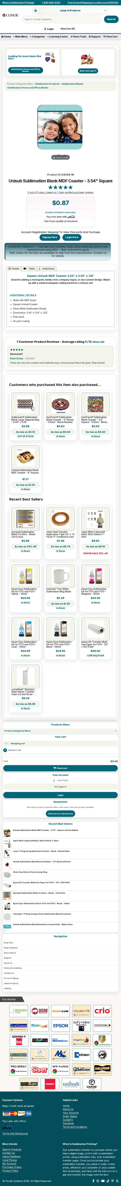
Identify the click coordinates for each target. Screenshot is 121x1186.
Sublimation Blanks (72, 84)
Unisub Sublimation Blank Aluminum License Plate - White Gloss (43, 924)
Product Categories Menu (17, 731)
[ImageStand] (81, 1040)
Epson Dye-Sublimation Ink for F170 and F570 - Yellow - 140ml (23, 591)
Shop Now (8, 942)
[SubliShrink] (102, 1069)
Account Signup (11, 978)
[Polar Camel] (102, 1054)
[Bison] (39, 1011)
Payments (68, 1123)
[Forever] (102, 1025)
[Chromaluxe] (60, 1011)
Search (111, 19)
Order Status (70, 1116)
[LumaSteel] (18, 1054)
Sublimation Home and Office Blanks (28, 87)
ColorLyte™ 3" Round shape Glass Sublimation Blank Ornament (42, 914)
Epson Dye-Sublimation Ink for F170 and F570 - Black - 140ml (41, 903)
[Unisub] (71, 1084)
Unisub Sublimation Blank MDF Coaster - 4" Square (25, 471)
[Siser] (39, 1069)
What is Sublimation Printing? (18, 2)
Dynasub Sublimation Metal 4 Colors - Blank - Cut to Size (39, 893)
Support (96, 36)
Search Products (11, 1149)
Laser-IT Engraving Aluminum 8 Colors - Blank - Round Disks (41, 851)
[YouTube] (103, 1181)
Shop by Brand (10, 947)
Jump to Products (70, 10)
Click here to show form (60, 813)
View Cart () (67, 29)
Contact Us (9, 973)
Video (31, 268)
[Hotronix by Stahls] (60, 1040)
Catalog (7, 988)
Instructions (47, 268)
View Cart (111, 36)
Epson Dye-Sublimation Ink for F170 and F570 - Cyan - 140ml (23, 644)
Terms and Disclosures (15, 1133)
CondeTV (68, 1119)
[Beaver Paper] (18, 1011)
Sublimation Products (48, 84)
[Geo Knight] (40, 1040)
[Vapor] (92, 1084)
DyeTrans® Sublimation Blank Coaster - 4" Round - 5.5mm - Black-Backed (59, 419)
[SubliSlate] (29, 1084)
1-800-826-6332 (51, 2)
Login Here (72, 237)
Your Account (71, 1112)
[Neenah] (81, 1054)
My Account (9, 1163)
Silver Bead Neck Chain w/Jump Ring (30, 872)
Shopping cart (18, 743)
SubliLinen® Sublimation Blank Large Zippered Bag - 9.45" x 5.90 (25, 419)
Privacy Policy (10, 1170)
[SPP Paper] (60, 1069)
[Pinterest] (112, 1181)
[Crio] (102, 1011)
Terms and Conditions (75, 1126)
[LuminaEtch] (39, 1054)
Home (7, 36)
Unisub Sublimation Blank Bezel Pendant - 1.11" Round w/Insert (42, 861)
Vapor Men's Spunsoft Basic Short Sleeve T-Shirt (35, 841)
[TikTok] (108, 1181)
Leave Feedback (11, 1156)
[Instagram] (98, 1181)
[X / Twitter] (117, 1181)
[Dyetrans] (18, 1025)
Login (60, 795)
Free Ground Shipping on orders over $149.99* (93, 2)
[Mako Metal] (60, 1054)
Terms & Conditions (13, 968)
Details (15, 268)
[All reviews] (60, 188)
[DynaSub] (39, 1025)
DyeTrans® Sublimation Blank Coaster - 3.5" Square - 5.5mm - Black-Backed (94, 419)
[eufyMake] (81, 1025)
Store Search (10, 953)
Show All (98, 342)
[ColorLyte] (81, 1011)
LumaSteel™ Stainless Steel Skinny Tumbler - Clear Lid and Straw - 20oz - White (23, 692)
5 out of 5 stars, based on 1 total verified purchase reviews (60, 192)
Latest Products (11, 983)
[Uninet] (50, 1084)
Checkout (61, 768)
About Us (8, 963)
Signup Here (49, 237)
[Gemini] (19, 1040)
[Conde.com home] (10, 15)
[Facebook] (93, 1181)
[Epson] (60, 1025)
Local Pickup (9, 1160)
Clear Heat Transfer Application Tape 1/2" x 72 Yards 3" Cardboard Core (60, 534)
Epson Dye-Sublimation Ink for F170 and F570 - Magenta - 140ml (93, 591)
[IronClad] (102, 1040)
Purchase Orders (12, 1167)
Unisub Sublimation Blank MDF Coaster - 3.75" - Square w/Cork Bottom (45, 830)
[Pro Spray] (18, 1069)
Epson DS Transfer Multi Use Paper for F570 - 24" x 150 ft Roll (41, 882)
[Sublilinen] (81, 1069)
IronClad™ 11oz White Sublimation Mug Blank (58, 590)
